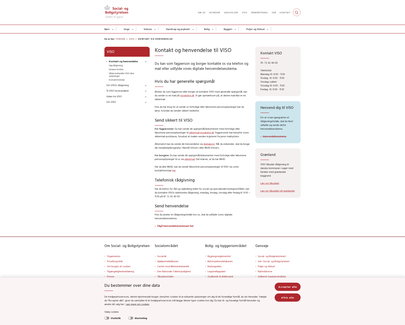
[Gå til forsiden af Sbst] (116, 12)
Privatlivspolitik (115, 261)
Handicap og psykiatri (178, 29)
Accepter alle (287, 286)
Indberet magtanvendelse (272, 276)
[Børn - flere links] (113, 29)
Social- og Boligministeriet (272, 256)
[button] (144, 61)
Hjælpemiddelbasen (167, 261)
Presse (110, 276)
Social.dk (161, 256)
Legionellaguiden (217, 271)
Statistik (116, 318)
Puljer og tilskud (255, 29)
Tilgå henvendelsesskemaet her (175, 225)
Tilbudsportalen (165, 276)
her (174, 170)
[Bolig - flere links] (213, 29)
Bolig (207, 29)
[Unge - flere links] (133, 29)
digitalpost (209, 143)
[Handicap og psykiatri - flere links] (193, 29)
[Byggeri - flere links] (235, 29)
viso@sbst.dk (187, 95)
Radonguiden (214, 266)
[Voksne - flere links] (155, 29)
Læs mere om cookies (137, 304)
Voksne (148, 29)
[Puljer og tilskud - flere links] (268, 29)
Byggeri (228, 29)
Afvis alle (287, 297)
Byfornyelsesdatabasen (220, 261)
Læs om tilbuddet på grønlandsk (277, 190)
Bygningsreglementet (219, 256)
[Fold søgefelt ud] (297, 12)
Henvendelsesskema (274, 136)
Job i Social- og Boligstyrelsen (274, 261)
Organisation (113, 256)
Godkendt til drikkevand (220, 276)
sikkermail (189, 159)
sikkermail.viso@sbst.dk (201, 132)
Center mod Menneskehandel (173, 266)
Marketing (141, 318)
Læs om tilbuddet (269, 183)
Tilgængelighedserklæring (120, 271)
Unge (127, 29)
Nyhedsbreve (265, 271)
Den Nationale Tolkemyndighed (173, 271)
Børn (107, 29)
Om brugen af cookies (119, 266)
